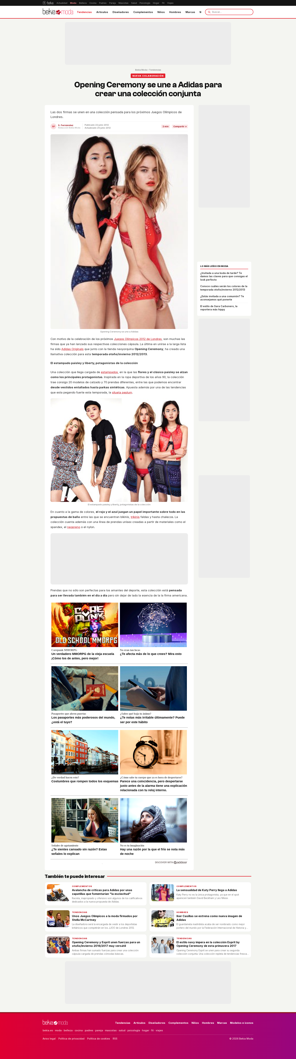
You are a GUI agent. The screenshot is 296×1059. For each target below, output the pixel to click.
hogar (145, 1030)
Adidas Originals (72, 349)
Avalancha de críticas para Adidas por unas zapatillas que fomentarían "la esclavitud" (102, 891)
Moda (73, 3)
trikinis (135, 517)
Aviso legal (49, 1038)
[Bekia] (48, 3)
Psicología (145, 3)
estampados (109, 372)
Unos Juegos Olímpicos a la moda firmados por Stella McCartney (105, 917)
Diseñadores (121, 12)
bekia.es (48, 1030)
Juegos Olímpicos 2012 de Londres (138, 339)
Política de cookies (98, 1038)
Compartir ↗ (180, 126)
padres (89, 1030)
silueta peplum (122, 392)
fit (152, 1030)
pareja (99, 1030)
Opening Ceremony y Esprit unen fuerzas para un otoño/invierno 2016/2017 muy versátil (106, 944)
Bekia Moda (141, 70)
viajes (159, 1030)
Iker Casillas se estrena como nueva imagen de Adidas (209, 917)
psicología (133, 1030)
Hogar (156, 3)
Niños (161, 12)
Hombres (175, 12)
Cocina (92, 3)
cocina (79, 1030)
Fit (163, 3)
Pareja (112, 3)
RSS (115, 1038)
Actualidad (62, 3)
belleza (68, 1030)
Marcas (190, 12)
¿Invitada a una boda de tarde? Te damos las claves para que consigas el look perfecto (224, 276)
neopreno (73, 527)
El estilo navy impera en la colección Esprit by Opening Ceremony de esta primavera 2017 (208, 944)
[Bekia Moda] (58, 12)
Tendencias (84, 12)
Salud (134, 3)
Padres (103, 3)
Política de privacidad (71, 1038)
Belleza (83, 3)
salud (122, 1030)
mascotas (111, 1030)
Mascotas (123, 3)
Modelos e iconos (241, 1022)
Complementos (143, 12)
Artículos (102, 12)
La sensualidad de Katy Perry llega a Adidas (206, 890)
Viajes (170, 3)
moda (58, 1030)
